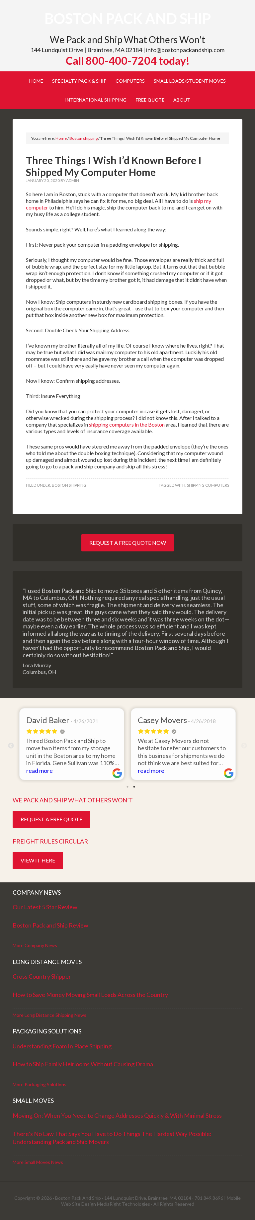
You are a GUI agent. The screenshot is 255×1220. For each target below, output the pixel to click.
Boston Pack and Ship (127, 18)
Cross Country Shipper (42, 976)
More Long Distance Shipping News (49, 1015)
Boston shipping (69, 485)
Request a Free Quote (51, 819)
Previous (11, 746)
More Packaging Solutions (39, 1084)
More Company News (35, 945)
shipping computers (208, 485)
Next (244, 746)
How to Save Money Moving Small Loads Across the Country (90, 994)
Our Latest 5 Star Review (45, 907)
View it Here (38, 860)
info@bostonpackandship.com (185, 49)
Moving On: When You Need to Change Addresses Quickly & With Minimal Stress (117, 1115)
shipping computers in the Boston (127, 424)
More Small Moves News (38, 1162)
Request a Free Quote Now (127, 542)
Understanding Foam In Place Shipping (62, 1046)
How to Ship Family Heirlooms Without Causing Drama (83, 1064)
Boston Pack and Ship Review (50, 925)
